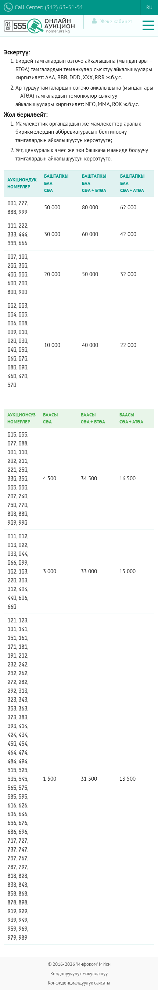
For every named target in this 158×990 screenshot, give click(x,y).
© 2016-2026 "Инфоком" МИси (79, 964)
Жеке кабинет (116, 21)
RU (149, 7)
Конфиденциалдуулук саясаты (79, 983)
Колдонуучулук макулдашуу (79, 974)
